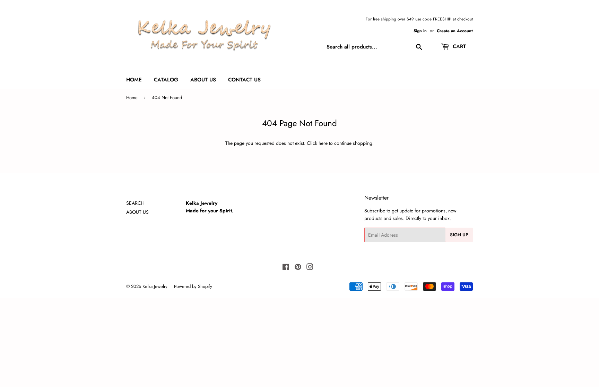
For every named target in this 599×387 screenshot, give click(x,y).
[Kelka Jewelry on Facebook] (285, 267)
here (323, 143)
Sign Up (459, 234)
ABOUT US (137, 212)
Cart (458, 46)
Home (134, 79)
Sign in (420, 31)
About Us (203, 79)
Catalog (166, 79)
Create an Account (455, 31)
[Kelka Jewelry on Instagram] (309, 267)
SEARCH (135, 203)
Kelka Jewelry (154, 286)
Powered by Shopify (193, 286)
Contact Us (244, 79)
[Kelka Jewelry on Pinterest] (298, 267)
